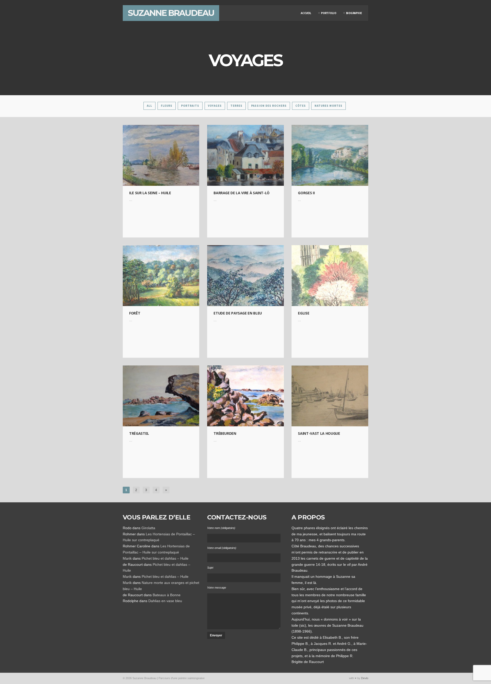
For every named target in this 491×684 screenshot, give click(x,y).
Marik (127, 558)
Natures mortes (328, 105)
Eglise (303, 313)
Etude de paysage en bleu (238, 313)
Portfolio (328, 13)
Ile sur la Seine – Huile (150, 192)
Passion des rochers (269, 105)
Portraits (190, 105)
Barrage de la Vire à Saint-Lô (242, 192)
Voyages (215, 105)
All (149, 105)
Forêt (134, 313)
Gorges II (306, 192)
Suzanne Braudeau (171, 13)
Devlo (364, 678)
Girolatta (148, 528)
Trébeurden (225, 433)
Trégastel (139, 433)
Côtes (300, 105)
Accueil (306, 13)
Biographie (354, 13)
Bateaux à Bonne (167, 595)
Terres (236, 105)
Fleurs (166, 105)
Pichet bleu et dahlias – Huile (165, 558)
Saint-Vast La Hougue (319, 433)
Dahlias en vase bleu (165, 601)
